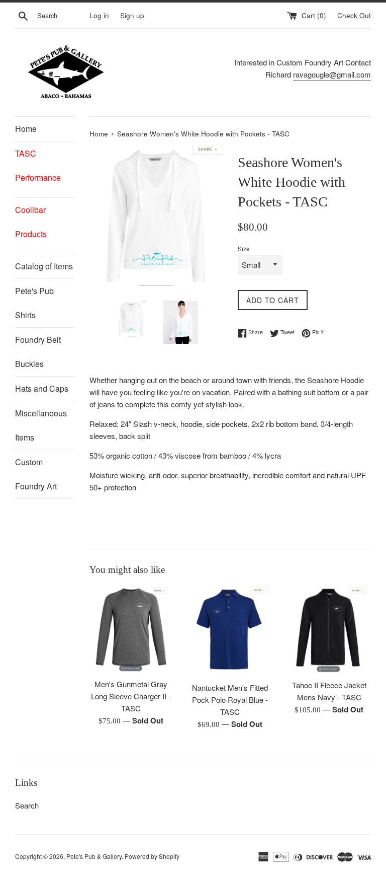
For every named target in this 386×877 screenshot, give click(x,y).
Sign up (132, 15)
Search (27, 805)
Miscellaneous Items (41, 425)
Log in (99, 15)
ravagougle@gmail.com (332, 74)
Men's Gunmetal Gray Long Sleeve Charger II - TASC (131, 696)
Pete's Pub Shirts (34, 303)
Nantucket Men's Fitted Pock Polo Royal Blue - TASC (230, 699)
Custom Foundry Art (36, 474)
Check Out (354, 15)
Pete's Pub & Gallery (94, 856)
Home (26, 128)
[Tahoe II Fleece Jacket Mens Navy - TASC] (329, 630)
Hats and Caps (41, 388)
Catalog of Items (44, 266)
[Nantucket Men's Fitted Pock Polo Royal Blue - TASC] (230, 631)
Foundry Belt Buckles (38, 352)
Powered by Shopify (152, 856)
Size (244, 248)
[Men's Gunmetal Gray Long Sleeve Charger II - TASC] (131, 629)
